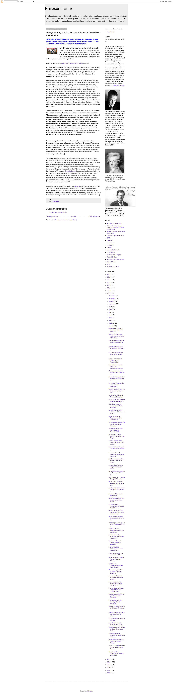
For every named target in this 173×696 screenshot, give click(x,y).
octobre (111, 301)
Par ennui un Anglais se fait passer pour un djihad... (116, 466)
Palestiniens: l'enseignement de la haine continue (116, 565)
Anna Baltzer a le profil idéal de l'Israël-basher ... (116, 348)
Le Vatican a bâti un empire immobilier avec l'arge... (117, 436)
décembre (112, 296)
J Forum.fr (110, 245)
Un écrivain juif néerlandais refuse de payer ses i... (116, 506)
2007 (109, 673)
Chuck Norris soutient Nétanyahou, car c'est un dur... (116, 442)
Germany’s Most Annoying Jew (72, 63)
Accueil (73, 216)
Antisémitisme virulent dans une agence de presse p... (116, 329)
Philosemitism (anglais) (114, 254)
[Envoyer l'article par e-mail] (49, 199)
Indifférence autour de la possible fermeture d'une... (116, 460)
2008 (109, 670)
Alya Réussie (111, 32)
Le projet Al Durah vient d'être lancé (116, 494)
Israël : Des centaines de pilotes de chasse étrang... (116, 641)
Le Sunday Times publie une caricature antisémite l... (116, 384)
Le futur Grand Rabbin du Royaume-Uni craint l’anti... (117, 647)
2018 (109, 280)
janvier (111, 326)
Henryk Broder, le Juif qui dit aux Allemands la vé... (116, 342)
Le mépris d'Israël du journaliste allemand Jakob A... (116, 577)
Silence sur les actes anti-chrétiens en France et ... (117, 608)
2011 (109, 662)
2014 (109, 290)
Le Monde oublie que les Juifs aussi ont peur (116, 396)
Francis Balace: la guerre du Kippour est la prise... (116, 614)
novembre (112, 298)
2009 (109, 667)
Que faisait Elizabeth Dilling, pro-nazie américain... (115, 542)
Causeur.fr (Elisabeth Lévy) (115, 235)
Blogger (89, 691)
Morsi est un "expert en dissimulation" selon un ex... (117, 372)
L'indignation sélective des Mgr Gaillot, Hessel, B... (115, 601)
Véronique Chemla (113, 266)
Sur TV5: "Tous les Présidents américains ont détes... (116, 530)
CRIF (108, 238)
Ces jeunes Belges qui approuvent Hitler (116, 554)
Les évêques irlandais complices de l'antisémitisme (115, 360)
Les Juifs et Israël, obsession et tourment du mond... (116, 454)
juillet (111, 309)
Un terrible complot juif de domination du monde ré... (117, 378)
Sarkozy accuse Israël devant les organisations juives (116, 366)
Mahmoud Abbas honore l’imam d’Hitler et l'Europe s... (116, 559)
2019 (109, 277)
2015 (109, 288)
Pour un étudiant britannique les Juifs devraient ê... (116, 548)
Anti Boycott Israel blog (114, 223)
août (110, 306)
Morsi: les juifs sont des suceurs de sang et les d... (116, 518)
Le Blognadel (111, 252)
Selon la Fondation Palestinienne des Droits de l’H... (115, 417)
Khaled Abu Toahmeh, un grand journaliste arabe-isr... (116, 595)
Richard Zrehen (112, 257)
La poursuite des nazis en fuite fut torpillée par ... (117, 400)
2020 (109, 274)
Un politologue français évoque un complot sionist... (116, 354)
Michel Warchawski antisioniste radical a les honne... (116, 405)
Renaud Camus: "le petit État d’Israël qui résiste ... (116, 448)
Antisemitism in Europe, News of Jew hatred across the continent (115, 227)
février (111, 323)
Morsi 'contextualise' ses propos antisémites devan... (116, 499)
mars (111, 320)
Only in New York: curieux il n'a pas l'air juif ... (117, 478)
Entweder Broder (70, 171)
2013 (109, 293)
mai (110, 315)
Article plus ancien (94, 216)
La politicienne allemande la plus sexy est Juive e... (117, 472)
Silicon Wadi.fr (111, 262)
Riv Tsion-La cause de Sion (115, 259)
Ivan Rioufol (110, 243)
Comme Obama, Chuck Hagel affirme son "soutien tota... (116, 589)
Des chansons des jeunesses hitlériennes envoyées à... (116, 536)
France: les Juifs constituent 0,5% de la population (116, 653)
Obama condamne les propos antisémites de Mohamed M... (116, 512)
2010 (109, 664)
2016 (109, 285)
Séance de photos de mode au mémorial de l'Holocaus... (116, 335)
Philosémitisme (58, 8)
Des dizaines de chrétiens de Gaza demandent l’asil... (117, 629)
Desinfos (109, 240)
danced (77, 186)
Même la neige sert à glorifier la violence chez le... (115, 571)
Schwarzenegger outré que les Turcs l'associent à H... (116, 430)
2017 (109, 282)
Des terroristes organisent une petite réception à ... (117, 489)
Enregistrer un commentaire (58, 212)
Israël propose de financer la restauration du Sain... (117, 635)
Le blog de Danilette (113, 250)
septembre (112, 304)
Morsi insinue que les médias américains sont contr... (117, 411)
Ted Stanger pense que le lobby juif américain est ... (117, 524)
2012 (109, 659)
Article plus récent (52, 216)
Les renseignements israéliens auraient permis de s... (115, 583)
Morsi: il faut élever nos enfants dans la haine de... (116, 483)
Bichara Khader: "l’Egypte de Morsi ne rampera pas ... (117, 390)
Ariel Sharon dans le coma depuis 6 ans (115, 623)
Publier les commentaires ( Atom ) (66, 220)
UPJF (108, 264)
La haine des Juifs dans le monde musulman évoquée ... (117, 424)
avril (110, 317)
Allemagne (56, 201)
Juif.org (109, 247)
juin (110, 312)
